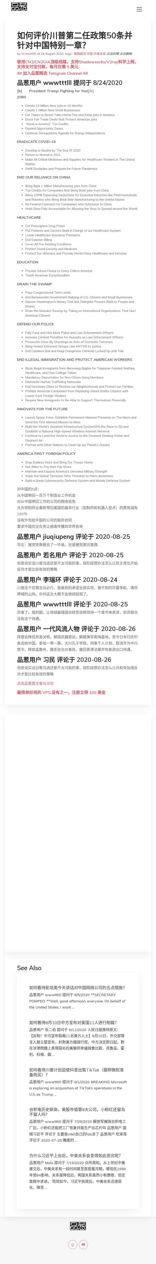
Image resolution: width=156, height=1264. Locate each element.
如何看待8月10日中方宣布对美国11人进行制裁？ (74, 1022)
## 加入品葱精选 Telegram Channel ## (52, 73)
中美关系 (100, 54)
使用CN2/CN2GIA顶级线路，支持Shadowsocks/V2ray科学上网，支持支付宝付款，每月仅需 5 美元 (78, 64)
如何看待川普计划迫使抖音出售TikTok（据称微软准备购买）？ (76, 1072)
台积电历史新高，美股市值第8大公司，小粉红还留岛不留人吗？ (77, 1112)
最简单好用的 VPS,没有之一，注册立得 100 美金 (61, 692)
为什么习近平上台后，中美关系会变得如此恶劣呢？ (76, 1155)
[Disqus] (78, 782)
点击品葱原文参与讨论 (35, 683)
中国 (90, 54)
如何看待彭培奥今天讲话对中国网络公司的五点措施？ (78, 987)
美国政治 (80, 54)
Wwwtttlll (28, 54)
